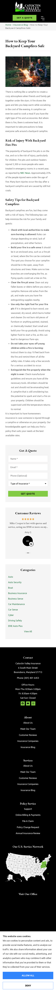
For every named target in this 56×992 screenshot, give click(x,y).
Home (8, 24)
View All (28, 631)
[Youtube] (28, 703)
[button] (42, 18)
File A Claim (28, 821)
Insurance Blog (20, 24)
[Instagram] (33, 703)
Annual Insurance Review (28, 833)
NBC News (25, 173)
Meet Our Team (28, 729)
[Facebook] (23, 703)
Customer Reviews (28, 735)
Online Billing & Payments (28, 815)
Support (28, 809)
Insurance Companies (27, 741)
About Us (28, 722)
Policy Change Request (28, 827)
